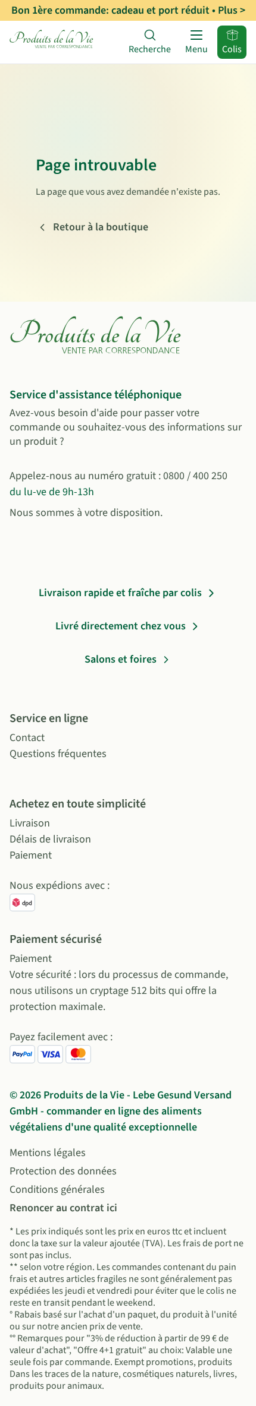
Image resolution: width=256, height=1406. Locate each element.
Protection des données (63, 1171)
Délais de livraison (50, 839)
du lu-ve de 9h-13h (52, 491)
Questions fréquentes (58, 753)
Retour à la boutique (100, 227)
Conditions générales (57, 1189)
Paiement (31, 855)
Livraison (30, 823)
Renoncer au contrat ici (63, 1208)
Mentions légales (48, 1152)
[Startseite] (52, 42)
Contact (27, 737)
